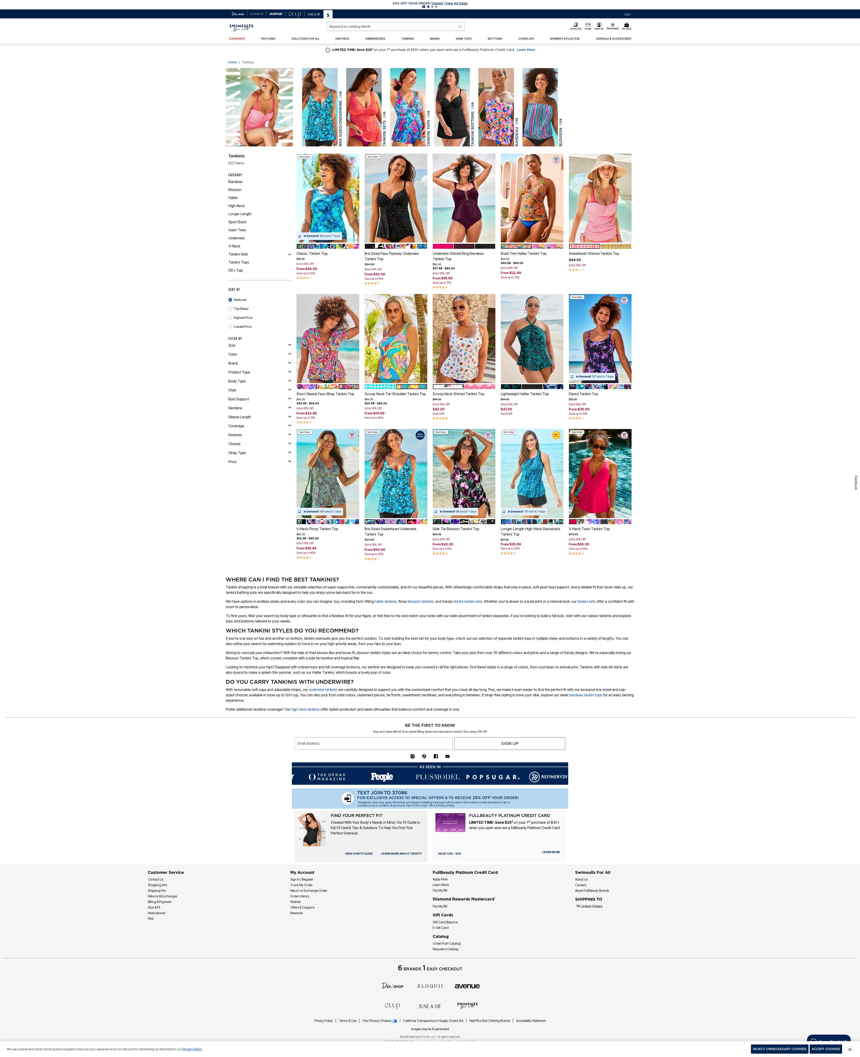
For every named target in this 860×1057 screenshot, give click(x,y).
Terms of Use (348, 1021)
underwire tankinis (323, 689)
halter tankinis (386, 601)
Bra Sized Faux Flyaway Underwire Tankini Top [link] (392, 256)
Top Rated (241, 309)
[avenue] (467, 986)
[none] (328, 198)
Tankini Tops (238, 262)
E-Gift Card (441, 928)
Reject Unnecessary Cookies (779, 1049)
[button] (430, 3)
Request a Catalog (445, 949)
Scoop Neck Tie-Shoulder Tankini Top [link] (395, 394)
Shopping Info (157, 885)
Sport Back (237, 222)
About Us (581, 879)
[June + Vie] (430, 1006)
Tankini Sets (238, 254)
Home (232, 62)
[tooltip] (237, 14)
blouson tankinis (421, 601)
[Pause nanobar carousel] (424, 7)
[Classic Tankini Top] (328, 198)
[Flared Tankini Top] (600, 338)
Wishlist (295, 902)
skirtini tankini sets (467, 601)
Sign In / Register (301, 879)
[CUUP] (392, 1005)
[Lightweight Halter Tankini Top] (532, 338)
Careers (580, 885)
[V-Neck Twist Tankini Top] (600, 473)
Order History (299, 896)
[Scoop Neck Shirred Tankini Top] (464, 338)
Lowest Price (243, 326)
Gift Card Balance (445, 922)
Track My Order (301, 885)
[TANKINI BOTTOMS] (452, 107)
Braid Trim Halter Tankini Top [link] (524, 253)
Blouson (234, 189)
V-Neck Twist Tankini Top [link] (589, 529)
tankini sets (587, 601)
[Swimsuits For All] (467, 1005)
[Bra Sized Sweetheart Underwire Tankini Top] (396, 473)
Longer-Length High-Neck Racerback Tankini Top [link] (530, 531)
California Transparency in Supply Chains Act (433, 1021)
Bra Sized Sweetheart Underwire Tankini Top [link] (390, 531)
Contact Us (155, 879)
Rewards (296, 913)
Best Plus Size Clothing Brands (490, 1021)
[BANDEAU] (496, 107)
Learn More (526, 49)
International (156, 913)
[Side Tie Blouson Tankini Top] (464, 473)
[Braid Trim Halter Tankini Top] (532, 198)
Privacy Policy (323, 1021)
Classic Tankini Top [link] (312, 253)
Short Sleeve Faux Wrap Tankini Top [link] (325, 394)
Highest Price (243, 317)
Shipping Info (157, 890)
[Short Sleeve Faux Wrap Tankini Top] (328, 338)
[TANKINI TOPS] (408, 107)
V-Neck (234, 246)
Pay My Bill (440, 890)
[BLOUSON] (540, 107)
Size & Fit (154, 907)
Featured (240, 300)
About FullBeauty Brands (592, 890)
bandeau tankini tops (585, 695)
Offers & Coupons (302, 907)
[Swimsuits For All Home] (241, 28)
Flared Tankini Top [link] (583, 394)
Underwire (236, 238)
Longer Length (240, 214)
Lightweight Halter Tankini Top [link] (525, 394)
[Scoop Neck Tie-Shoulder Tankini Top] (396, 338)
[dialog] (627, 14)
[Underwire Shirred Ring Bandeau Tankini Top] (464, 198)
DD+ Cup (235, 270)
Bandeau (235, 181)
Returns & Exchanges (162, 896)
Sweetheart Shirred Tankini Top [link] (594, 253)
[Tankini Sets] (289, 254)
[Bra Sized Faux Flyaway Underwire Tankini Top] (396, 198)
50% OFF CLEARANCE (411, 3)
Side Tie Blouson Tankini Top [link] (456, 529)
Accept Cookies (826, 1049)
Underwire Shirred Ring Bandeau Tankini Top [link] (458, 256)
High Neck (236, 206)
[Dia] (392, 985)
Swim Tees (237, 230)
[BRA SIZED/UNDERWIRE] (320, 107)
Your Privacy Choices (376, 1021)
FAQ (151, 918)
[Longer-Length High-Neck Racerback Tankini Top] (532, 473)
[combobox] (395, 26)
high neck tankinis (305, 709)
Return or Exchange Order (308, 890)
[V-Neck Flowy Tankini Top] (328, 473)
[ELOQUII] (430, 985)
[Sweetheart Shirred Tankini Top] (600, 198)
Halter (233, 197)
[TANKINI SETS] (364, 107)
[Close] (850, 1049)
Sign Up (509, 743)
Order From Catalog (447, 943)
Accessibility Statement (531, 1021)
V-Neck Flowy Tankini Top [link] (317, 529)
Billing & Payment (159, 902)
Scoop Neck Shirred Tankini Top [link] (458, 394)
